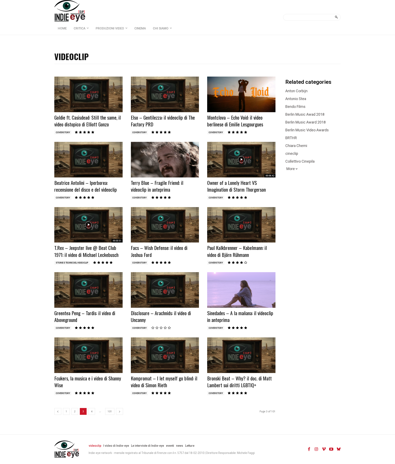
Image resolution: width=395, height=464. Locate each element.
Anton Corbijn (296, 91)
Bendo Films (295, 106)
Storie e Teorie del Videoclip (72, 263)
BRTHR (291, 138)
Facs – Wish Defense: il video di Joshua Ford (159, 251)
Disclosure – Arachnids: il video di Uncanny (161, 316)
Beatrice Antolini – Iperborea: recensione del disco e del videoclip (85, 186)
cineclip (291, 153)
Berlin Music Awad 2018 (304, 114)
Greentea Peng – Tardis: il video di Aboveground (84, 316)
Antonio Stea (295, 99)
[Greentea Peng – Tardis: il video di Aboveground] (88, 290)
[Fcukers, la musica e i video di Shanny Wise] (88, 355)
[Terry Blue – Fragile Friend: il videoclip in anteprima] (165, 159)
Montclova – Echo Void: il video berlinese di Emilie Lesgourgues (235, 121)
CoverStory (63, 132)
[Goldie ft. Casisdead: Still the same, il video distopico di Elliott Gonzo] (88, 94)
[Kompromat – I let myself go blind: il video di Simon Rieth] (165, 355)
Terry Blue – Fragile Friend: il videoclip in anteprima (157, 186)
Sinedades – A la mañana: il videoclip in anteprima (240, 316)
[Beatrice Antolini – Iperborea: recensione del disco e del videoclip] (88, 159)
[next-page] (119, 411)
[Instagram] (316, 449)
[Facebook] (309, 449)
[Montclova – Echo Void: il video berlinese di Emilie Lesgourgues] (241, 94)
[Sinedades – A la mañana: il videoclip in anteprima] (241, 290)
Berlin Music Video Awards (307, 130)
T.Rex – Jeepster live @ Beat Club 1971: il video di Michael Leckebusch (86, 251)
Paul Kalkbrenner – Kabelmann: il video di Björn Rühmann (237, 251)
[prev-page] (57, 411)
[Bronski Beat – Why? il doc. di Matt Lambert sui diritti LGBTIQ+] (241, 355)
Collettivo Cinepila (300, 161)
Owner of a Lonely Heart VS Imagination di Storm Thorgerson (236, 186)
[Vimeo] (324, 449)
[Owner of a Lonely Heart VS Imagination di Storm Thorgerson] (241, 159)
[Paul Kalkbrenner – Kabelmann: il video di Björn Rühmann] (241, 224)
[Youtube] (331, 449)
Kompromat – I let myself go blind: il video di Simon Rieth (164, 381)
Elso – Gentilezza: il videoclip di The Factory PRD (163, 121)
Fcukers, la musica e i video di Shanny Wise (87, 381)
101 (110, 411)
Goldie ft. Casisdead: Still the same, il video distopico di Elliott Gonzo (87, 121)
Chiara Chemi (296, 145)
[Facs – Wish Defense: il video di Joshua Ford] (165, 224)
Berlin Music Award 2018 (305, 122)
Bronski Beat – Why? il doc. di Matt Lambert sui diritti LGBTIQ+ (239, 381)
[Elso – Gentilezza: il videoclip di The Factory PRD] (165, 94)
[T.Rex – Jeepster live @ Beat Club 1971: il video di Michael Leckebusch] (88, 224)
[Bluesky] (339, 449)
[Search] (336, 17)
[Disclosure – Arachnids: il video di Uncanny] (165, 290)
